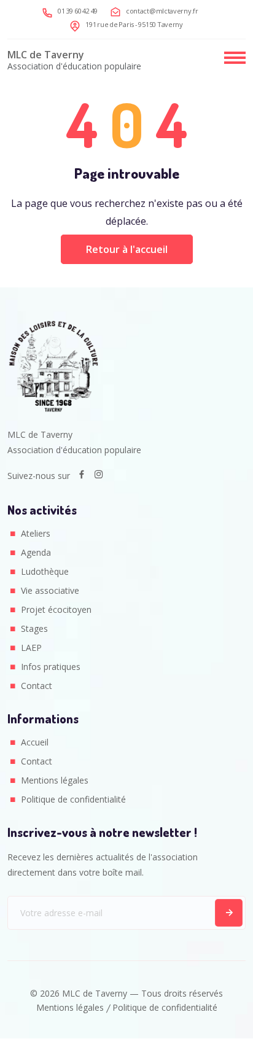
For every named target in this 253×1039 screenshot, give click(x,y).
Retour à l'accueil (127, 249)
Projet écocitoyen (56, 609)
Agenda (36, 552)
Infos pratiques (50, 666)
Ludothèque (45, 571)
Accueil (35, 742)
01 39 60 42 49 (78, 10)
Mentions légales (54, 780)
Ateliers (35, 533)
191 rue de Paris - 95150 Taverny (134, 24)
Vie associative (50, 590)
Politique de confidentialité (73, 799)
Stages (34, 628)
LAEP (31, 647)
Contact (36, 685)
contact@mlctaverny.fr (162, 10)
